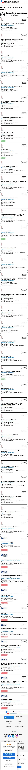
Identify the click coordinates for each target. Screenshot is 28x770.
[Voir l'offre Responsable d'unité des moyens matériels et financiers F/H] (14, 296)
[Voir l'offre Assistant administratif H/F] (14, 342)
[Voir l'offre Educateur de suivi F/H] (14, 134)
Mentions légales (9, 721)
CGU (9, 723)
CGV (19, 723)
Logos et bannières (19, 716)
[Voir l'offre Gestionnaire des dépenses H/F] (14, 199)
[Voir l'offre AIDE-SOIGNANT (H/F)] (14, 544)
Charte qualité (8, 726)
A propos (8, 728)
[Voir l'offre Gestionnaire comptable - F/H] (14, 421)
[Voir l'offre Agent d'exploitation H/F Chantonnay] (14, 498)
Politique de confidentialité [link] (8, 763)
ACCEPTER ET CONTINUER (8, 754)
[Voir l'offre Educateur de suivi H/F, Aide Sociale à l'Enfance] (14, 72)
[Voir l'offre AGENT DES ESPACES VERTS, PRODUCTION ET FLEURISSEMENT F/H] (14, 666)
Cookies (14, 731)
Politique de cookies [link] (8, 766)
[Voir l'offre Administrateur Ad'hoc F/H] (14, 249)
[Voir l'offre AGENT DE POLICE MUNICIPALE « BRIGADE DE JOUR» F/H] (14, 630)
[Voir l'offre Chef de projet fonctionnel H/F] (14, 167)
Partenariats (19, 721)
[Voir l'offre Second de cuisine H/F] (14, 312)
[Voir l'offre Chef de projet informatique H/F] (14, 467)
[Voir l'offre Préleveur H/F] (14, 57)
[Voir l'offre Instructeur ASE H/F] (14, 233)
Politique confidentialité (19, 726)
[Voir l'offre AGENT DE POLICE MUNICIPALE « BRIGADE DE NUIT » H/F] (14, 613)
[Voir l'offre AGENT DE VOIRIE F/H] (14, 701)
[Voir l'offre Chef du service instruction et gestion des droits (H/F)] (14, 24)
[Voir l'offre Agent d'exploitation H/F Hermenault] (14, 513)
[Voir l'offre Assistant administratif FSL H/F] (14, 436)
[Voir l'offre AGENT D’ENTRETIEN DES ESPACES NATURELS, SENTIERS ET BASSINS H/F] (14, 684)
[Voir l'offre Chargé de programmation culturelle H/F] (14, 118)
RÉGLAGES (8, 760)
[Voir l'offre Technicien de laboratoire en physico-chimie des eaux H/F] (14, 451)
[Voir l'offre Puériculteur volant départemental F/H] (14, 373)
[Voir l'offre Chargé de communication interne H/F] (14, 87)
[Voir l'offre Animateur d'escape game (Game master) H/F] (14, 482)
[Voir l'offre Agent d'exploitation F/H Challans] (14, 528)
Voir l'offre (24, 19)
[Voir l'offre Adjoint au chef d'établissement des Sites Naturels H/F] (14, 102)
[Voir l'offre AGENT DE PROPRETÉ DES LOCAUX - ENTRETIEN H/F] (14, 648)
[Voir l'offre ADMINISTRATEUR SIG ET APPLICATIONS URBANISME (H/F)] (14, 578)
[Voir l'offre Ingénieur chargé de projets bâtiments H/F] (14, 327)
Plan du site (19, 728)
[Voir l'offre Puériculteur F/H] (14, 151)
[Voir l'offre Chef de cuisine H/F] (14, 357)
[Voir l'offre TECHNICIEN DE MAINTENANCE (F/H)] (14, 561)
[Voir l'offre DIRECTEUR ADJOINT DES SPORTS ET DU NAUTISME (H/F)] (14, 596)
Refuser (9, 757)
